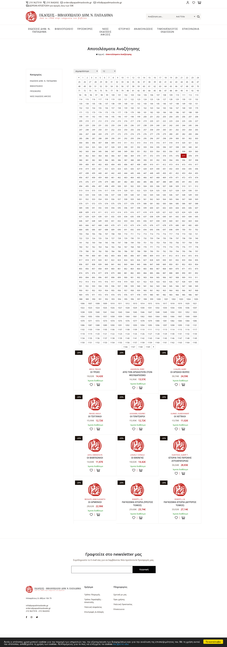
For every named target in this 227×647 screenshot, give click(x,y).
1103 (90, 329)
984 (177, 294)
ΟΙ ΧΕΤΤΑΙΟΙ (180, 416)
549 (190, 195)
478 (100, 182)
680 (177, 225)
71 (79, 90)
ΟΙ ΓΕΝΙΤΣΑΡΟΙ (137, 416)
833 (183, 260)
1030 (142, 308)
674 (138, 225)
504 (145, 186)
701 (190, 229)
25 (79, 82)
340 (190, 147)
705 (93, 234)
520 (125, 190)
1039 (90, 312)
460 (106, 177)
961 (151, 290)
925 (164, 281)
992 (106, 299)
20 (176, 77)
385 (112, 160)
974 (112, 294)
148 (177, 103)
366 (112, 156)
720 (190, 234)
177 (119, 112)
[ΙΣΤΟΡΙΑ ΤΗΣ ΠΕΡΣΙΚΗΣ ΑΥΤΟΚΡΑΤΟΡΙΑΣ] (180, 445)
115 (87, 99)
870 (177, 268)
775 (177, 247)
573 (100, 203)
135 (93, 103)
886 (157, 273)
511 (190, 186)
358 (183, 151)
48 (79, 86)
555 (106, 199)
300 (177, 138)
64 (165, 86)
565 (170, 199)
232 (106, 125)
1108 (127, 329)
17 (160, 77)
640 (164, 216)
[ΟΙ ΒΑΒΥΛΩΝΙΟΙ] (95, 445)
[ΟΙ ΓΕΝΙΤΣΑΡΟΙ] (137, 403)
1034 (172, 308)
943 (157, 286)
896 (100, 277)
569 (196, 199)
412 (164, 164)
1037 (195, 308)
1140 (127, 338)
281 (177, 134)
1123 (120, 334)
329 (119, 147)
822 (112, 260)
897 (106, 277)
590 (87, 208)
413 (170, 164)
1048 (157, 312)
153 (87, 108)
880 (119, 273)
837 (87, 264)
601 (157, 208)
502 (132, 186)
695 (151, 229)
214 (112, 121)
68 (187, 86)
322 (196, 142)
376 (177, 156)
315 (151, 142)
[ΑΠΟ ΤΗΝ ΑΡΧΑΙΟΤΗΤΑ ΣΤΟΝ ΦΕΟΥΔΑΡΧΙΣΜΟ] (137, 359)
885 (151, 273)
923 (151, 281)
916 (106, 281)
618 (145, 212)
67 (182, 86)
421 (100, 169)
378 (190, 156)
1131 (180, 334)
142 (138, 103)
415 (183, 164)
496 (93, 186)
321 (190, 142)
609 (87, 212)
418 (80, 169)
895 (93, 277)
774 (170, 247)
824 (125, 260)
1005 (196, 299)
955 (112, 290)
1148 (187, 338)
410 (151, 164)
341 (196, 147)
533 (87, 195)
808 (145, 255)
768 (132, 247)
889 (177, 273)
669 (106, 225)
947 (183, 286)
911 (196, 277)
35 (133, 82)
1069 (195, 316)
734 (157, 238)
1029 (135, 308)
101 (119, 95)
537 (112, 195)
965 (177, 290)
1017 (165, 303)
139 (119, 103)
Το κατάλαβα (213, 641)
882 (132, 273)
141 (132, 103)
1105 (105, 329)
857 (93, 268)
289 (106, 138)
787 (132, 251)
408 (138, 164)
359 (190, 151)
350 (132, 151)
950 (80, 290)
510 (183, 186)
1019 (180, 303)
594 (112, 208)
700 (183, 229)
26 (85, 82)
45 (187, 82)
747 (119, 242)
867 (157, 268)
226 (190, 121)
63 (160, 86)
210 (87, 121)
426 (132, 169)
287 (93, 138)
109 (170, 95)
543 (151, 195)
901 (132, 277)
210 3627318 (35, 2)
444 (125, 173)
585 (177, 203)
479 (106, 182)
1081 (165, 321)
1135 (90, 338)
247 (80, 129)
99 (107, 95)
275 (138, 134)
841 (112, 264)
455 (196, 173)
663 (190, 221)
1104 (97, 329)
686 (93, 229)
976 (125, 294)
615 (125, 212)
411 (157, 164)
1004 (188, 299)
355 (164, 151)
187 (183, 112)
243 (177, 125)
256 (138, 129)
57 (128, 86)
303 (196, 138)
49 (85, 86)
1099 (180, 325)
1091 (120, 325)
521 (132, 190)
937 (119, 286)
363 (93, 156)
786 (125, 251)
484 (138, 182)
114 (80, 99)
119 (112, 99)
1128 (157, 334)
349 (125, 151)
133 (80, 103)
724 (93, 238)
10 (122, 77)
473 (190, 177)
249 (93, 129)
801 (100, 255)
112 (190, 95)
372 (151, 156)
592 (100, 208)
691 (125, 229)
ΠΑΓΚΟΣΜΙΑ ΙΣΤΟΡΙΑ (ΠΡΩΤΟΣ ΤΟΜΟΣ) (137, 504)
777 (190, 247)
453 (183, 173)
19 (171, 77)
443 (119, 173)
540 (132, 195)
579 (138, 203)
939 (132, 286)
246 (196, 125)
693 (138, 229)
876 (93, 273)
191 (87, 116)
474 (196, 177)
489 (170, 182)
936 (112, 286)
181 (145, 112)
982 (164, 294)
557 (119, 199)
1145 (165, 338)
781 (93, 251)
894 (87, 277)
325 (93, 147)
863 (132, 268)
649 (100, 221)
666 (87, 225)
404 (112, 164)
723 (87, 238)
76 (106, 90)
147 (170, 103)
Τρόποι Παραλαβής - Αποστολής (93, 600)
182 (151, 112)
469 (164, 177)
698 (170, 229)
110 (177, 95)
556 (112, 199)
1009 (105, 303)
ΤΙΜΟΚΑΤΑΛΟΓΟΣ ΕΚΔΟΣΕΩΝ (167, 30)
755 (170, 242)
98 (102, 95)
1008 (97, 303)
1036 (187, 308)
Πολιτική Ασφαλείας (93, 607)
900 (125, 277)
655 (138, 221)
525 (157, 190)
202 (157, 116)
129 (177, 99)
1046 (142, 312)
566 (177, 199)
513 (80, 190)
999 (151, 299)
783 (106, 251)
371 (145, 156)
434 (183, 169)
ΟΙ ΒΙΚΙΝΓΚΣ (137, 457)
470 (170, 177)
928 (183, 281)
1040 (97, 312)
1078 (142, 321)
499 (112, 186)
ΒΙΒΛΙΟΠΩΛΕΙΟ (64, 28)
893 (80, 277)
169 (190, 108)
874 (80, 273)
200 (145, 116)
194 (106, 116)
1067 (180, 316)
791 (157, 251)
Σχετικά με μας (120, 594)
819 (93, 260)
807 (138, 255)
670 (112, 225)
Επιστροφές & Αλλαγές (94, 612)
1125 (135, 334)
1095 (150, 325)
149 (183, 103)
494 (80, 186)
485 (145, 182)
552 (87, 199)
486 (151, 182)
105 (145, 95)
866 (151, 268)
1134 (82, 338)
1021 (195, 303)
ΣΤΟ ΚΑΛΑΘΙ (98, 384)
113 (196, 95)
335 (157, 147)
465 (138, 177)
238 (145, 125)
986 (190, 294)
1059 (120, 316)
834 (190, 260)
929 (190, 281)
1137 (105, 338)
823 (119, 260)
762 (93, 247)
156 (106, 108)
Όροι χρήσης (119, 599)
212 (100, 121)
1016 (157, 303)
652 (119, 221)
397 (190, 160)
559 (132, 199)
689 (112, 229)
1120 (97, 334)
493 (196, 182)
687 (100, 229)
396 (183, 160)
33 (122, 82)
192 (93, 116)
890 (183, 273)
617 (138, 212)
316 (157, 142)
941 (145, 286)
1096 (157, 325)
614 (119, 212)
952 (93, 290)
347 (112, 151)
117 (100, 99)
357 (177, 151)
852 (183, 264)
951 (87, 290)
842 (119, 264)
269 (100, 134)
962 (157, 290)
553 (93, 199)
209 (80, 121)
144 (151, 103)
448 (151, 173)
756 (177, 242)
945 (170, 286)
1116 (187, 329)
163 (151, 108)
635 (132, 216)
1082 (172, 321)
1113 (165, 329)
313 (138, 142)
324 (87, 147)
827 (145, 260)
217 (132, 121)
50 (90, 86)
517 (106, 190)
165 (164, 108)
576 (119, 203)
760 (80, 247)
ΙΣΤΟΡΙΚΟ (124, 28)
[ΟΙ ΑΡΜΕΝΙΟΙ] (95, 489)
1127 (150, 334)
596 (125, 208)
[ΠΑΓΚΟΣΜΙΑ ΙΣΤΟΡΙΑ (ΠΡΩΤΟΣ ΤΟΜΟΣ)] (137, 489)
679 (170, 225)
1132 (187, 334)
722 (80, 238)
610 (93, 212)
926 (170, 281)
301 (183, 138)
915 (100, 281)
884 (145, 273)
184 (164, 112)
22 (187, 77)
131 (190, 99)
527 (170, 190)
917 (112, 281)
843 (125, 264)
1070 (82, 321)
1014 (142, 303)
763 (100, 247)
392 (157, 160)
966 (183, 290)
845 (138, 264)
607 (196, 208)
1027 (120, 308)
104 (138, 95)
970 (87, 294)
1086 (82, 325)
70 (198, 86)
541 (138, 195)
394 (170, 160)
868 (164, 268)
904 (151, 277)
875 (87, 273)
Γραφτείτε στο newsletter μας (113, 554)
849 (164, 264)
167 (177, 108)
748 (125, 242)
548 (183, 195)
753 (157, 242)
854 (196, 264)
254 (125, 129)
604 (177, 208)
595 (119, 208)
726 (106, 238)
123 (138, 99)
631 (106, 216)
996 (132, 299)
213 (106, 121)
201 (151, 116)
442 (112, 173)
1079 (150, 321)
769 (138, 247)
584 (170, 203)
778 (196, 247)
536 (106, 195)
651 (112, 221)
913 (87, 281)
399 (80, 164)
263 (183, 129)
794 (177, 251)
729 (125, 238)
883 (138, 273)
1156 (127, 342)
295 (145, 138)
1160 (157, 342)
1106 (112, 329)
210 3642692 (52, 2)
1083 (180, 321)
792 (164, 251)
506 (157, 186)
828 (151, 260)
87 (165, 90)
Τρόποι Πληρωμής (92, 594)
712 (138, 234)
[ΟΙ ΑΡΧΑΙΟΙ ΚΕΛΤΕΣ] (180, 359)
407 (132, 164)
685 (87, 229)
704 (87, 234)
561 (145, 199)
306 (93, 142)
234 (119, 125)
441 (106, 173)
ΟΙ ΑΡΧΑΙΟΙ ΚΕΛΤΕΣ (179, 372)
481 (119, 182)
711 (132, 234)
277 (151, 134)
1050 (172, 312)
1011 (120, 303)
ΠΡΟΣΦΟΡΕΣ (85, 28)
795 (183, 251)
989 (87, 299)
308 (106, 142)
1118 (82, 334)
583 (164, 203)
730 (132, 238)
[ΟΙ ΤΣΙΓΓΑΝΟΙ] (95, 403)
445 (132, 173)
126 (157, 99)
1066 (172, 316)
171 (80, 112)
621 (164, 212)
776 (183, 247)
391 (151, 160)
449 (157, 173)
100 (113, 95)
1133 (195, 334)
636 (138, 216)
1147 (180, 338)
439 (93, 173)
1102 (82, 329)
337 (170, 147)
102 (125, 95)
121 (125, 99)
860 (112, 268)
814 (183, 255)
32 (117, 82)
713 (145, 234)
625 (190, 212)
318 (170, 142)
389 (138, 160)
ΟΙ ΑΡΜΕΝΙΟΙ (95, 502)
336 (164, 147)
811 (164, 255)
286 (87, 138)
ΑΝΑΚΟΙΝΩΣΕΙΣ (143, 28)
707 (106, 234)
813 (177, 255)
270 (106, 134)
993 (113, 299)
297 (157, 138)
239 (151, 125)
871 (183, 268)
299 (170, 138)
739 (190, 238)
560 (138, 199)
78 (117, 90)
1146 (172, 338)
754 (164, 242)
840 (106, 264)
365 (106, 156)
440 (100, 173)
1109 (135, 329)
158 (119, 108)
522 (138, 190)
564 (164, 199)
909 (183, 277)
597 (132, 208)
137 (106, 103)
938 (125, 286)
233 (112, 125)
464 (132, 177)
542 (145, 195)
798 (80, 255)
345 (100, 151)
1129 (165, 334)
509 (177, 186)
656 (145, 221)
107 (158, 95)
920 (132, 281)
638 (151, 216)
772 (157, 247)
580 (145, 203)
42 (171, 82)
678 (164, 225)
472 (183, 177)
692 (132, 229)
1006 (82, 303)
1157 (135, 342)
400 (87, 164)
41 (165, 82)
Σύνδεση (187, 2)
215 (119, 121)
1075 (120, 321)
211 (93, 121)
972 (100, 294)
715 (157, 234)
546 (170, 195)
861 (119, 268)
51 (95, 86)
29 (101, 82)
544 (157, 195)
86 (160, 90)
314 (145, 142)
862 (125, 268)
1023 (90, 308)
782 (100, 251)
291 (119, 138)
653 (125, 221)
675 (145, 225)
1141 (135, 338)
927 (177, 281)
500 (119, 186)
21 (182, 77)
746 (112, 242)
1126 (142, 334)
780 (87, 251)
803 (112, 255)
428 (145, 169)
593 (106, 208)
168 (183, 108)
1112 (157, 329)
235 (125, 125)
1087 (90, 325)
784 (112, 251)
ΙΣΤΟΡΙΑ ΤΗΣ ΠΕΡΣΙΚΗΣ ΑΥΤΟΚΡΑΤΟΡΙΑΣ (180, 459)
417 (196, 164)
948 (190, 286)
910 (190, 277)
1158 (142, 342)
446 (138, 173)
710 (125, 234)
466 (145, 177)
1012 (127, 303)
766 (119, 247)
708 (112, 234)
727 (112, 238)
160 (132, 108)
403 (106, 164)
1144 (157, 338)
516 (100, 190)
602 (164, 208)
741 (80, 242)
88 (171, 90)
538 (119, 195)
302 (190, 138)
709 (119, 234)
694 (145, 229)
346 (106, 151)
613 (112, 212)
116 (93, 99)
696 (157, 229)
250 (100, 129)
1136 (97, 338)
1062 (142, 316)
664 (196, 221)
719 (183, 234)
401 (93, 164)
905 (157, 277)
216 (125, 121)
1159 (150, 342)
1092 (127, 325)
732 (145, 238)
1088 (97, 325)
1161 (165, 342)
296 (151, 138)
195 (112, 116)
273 (125, 134)
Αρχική (101, 54)
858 (100, 268)
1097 (165, 325)
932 (87, 286)
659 (164, 221)
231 (100, 125)
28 (95, 82)
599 (145, 208)
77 (112, 90)
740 (196, 238)
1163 (180, 342)
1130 (172, 334)
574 (106, 203)
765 (112, 247)
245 (190, 125)
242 (170, 125)
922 (145, 281)
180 (138, 112)
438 (87, 173)
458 (93, 177)
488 (164, 182)
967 (190, 290)
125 (151, 99)
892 (196, 273)
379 (196, 156)
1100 (187, 325)
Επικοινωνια (118, 609)
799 (87, 255)
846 (145, 264)
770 (145, 247)
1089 (105, 325)
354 (157, 151)
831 (170, 260)
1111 (150, 329)
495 (87, 186)
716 (164, 234)
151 (196, 103)
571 (87, 203)
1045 (135, 312)
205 (177, 116)
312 (132, 142)
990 (93, 299)
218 (138, 121)
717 (170, 234)
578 (132, 203)
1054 (82, 316)
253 (119, 129)
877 (100, 273)
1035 (180, 308)
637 (145, 216)
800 (93, 255)
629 (93, 216)
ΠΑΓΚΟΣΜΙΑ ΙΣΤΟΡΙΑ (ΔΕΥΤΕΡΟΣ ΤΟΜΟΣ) (180, 504)
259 (157, 129)
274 (132, 134)
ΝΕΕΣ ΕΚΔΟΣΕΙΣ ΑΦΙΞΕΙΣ (105, 31)
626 (196, 212)
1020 (187, 303)
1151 (90, 342)
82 (139, 90)
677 (157, 225)
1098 (172, 325)
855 (80, 268)
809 (151, 255)
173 (93, 112)
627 (80, 216)
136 (100, 103)
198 (132, 116)
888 (170, 273)
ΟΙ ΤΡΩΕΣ (95, 372)
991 (100, 299)
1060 (127, 316)
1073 (105, 321)
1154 (112, 342)
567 (183, 199)
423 (112, 169)
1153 (105, 342)
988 (80, 299)
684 (80, 229)
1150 (82, 342)
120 (119, 99)
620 (157, 212)
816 (196, 255)
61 (149, 86)
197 (125, 116)
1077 (135, 321)
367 (119, 156)
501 (125, 186)
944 (164, 286)
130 (183, 99)
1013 (135, 303)
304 (80, 142)
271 (112, 134)
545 (164, 195)
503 (138, 186)
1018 (172, 303)
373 (157, 156)
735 (164, 238)
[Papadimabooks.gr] (69, 21)
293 (132, 138)
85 (155, 90)
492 (190, 182)
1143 (150, 338)
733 (151, 238)
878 (106, 273)
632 (112, 216)
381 (87, 160)
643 (183, 216)
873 (196, 268)
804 (119, 255)
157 (112, 108)
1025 (105, 308)
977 (132, 294)
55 (117, 86)
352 (145, 151)
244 (183, 125)
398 (196, 160)
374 (164, 156)
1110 (142, 329)
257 (145, 129)
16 (155, 77)
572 (93, 203)
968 (196, 290)
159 (125, 108)
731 (138, 238)
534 (93, 195)
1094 (142, 325)
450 (164, 173)
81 (133, 90)
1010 (112, 303)
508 (170, 186)
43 (176, 82)
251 (106, 129)
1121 (105, 334)
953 (100, 290)
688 (106, 229)
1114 (172, 329)
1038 (82, 312)
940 (138, 286)
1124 (127, 334)
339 (183, 147)
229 (87, 125)
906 (164, 277)
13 (139, 77)
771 (151, 247)
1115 (180, 329)
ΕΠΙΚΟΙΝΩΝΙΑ (190, 28)
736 (170, 238)
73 (90, 90)
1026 (112, 308)
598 (138, 208)
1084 (187, 321)
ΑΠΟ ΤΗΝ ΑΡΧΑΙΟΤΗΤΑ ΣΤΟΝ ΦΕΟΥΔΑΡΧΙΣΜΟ (137, 374)
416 (190, 164)
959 (138, 290)
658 (157, 221)
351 (138, 151)
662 (183, 221)
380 (80, 160)
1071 (90, 321)
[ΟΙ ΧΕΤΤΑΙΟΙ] (180, 403)
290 (112, 138)
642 (177, 216)
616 (132, 212)
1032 (157, 308)
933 (93, 286)
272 (119, 134)
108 (164, 95)
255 (132, 129)
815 (190, 255)
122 (132, 99)
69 (192, 86)
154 (93, 108)
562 (151, 199)
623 (177, 212)
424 (119, 169)
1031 (150, 308)
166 (170, 108)
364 (100, 156)
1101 (195, 325)
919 (125, 281)
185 (170, 112)
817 (80, 260)
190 (80, 116)
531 (196, 190)
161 (138, 108)
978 (138, 294)
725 (100, 238)
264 (190, 129)
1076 (127, 321)
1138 (112, 338)
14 (144, 77)
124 (145, 99)
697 (164, 229)
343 (87, 151)
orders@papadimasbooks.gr (78, 2)
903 (145, 277)
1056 (97, 316)
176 (112, 112)
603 (170, 208)
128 (170, 99)
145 (157, 103)
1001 (166, 299)
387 (125, 160)
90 (182, 90)
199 (138, 116)
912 (80, 281)
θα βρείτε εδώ (121, 644)
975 (119, 294)
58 (133, 86)
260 (164, 129)
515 (93, 190)
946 (177, 286)
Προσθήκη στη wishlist (91, 384)
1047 (150, 312)
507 (164, 186)
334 (151, 147)
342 (80, 151)
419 (87, 169)
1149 (195, 338)
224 (177, 121)
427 (138, 169)
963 (164, 290)
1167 (133, 347)
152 (80, 108)
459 (100, 177)
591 (93, 208)
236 (132, 125)
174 (100, 112)
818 (87, 260)
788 (138, 251)
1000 (158, 299)
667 (93, 225)
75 (101, 90)
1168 (140, 347)
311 (125, 142)
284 (196, 134)
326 (100, 147)
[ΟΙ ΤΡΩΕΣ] (95, 359)
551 (80, 199)
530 (190, 190)
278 (157, 134)
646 (80, 221)
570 (80, 203)
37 (144, 82)
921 (138, 281)
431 (164, 169)
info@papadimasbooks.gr (109, 2)
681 (183, 225)
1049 (165, 312)
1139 (120, 338)
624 (183, 212)
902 (138, 277)
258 (151, 129)
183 (157, 112)
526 (164, 190)
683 (196, 225)
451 (170, 173)
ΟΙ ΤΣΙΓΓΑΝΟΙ (95, 416)
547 (177, 195)
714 (151, 234)
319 (177, 142)
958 (132, 290)
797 (196, 251)
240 (157, 125)
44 (182, 82)
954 (106, 290)
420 (93, 169)
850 (170, 264)
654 (132, 221)
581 (151, 203)
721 (196, 234)
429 (151, 169)
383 (100, 160)
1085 (195, 321)
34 (128, 82)
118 (106, 99)
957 (125, 290)
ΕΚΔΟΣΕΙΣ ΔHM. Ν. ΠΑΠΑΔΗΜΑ (39, 30)
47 (198, 82)
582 (157, 203)
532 (80, 195)
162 (145, 108)
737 (177, 238)
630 (100, 216)
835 (196, 260)
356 (170, 151)
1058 (112, 316)
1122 (112, 334)
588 (196, 203)
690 (119, 229)
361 (80, 156)
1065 (165, 316)
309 (112, 142)
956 (119, 290)
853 (190, 264)
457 (87, 177)
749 (132, 242)
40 (160, 82)
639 (157, 216)
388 (132, 160)
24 (198, 77)
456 (80, 177)
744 (100, 242)
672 (125, 225)
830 (164, 260)
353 (151, 151)
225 (183, 121)
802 (106, 255)
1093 (135, 325)
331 (132, 147)
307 (100, 142)
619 (151, 212)
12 (133, 77)
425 (125, 169)
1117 (195, 329)
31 (112, 82)
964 (170, 290)
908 (177, 277)
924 (157, 281)
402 (100, 164)
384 (106, 160)
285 (80, 138)
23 (192, 77)
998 (145, 299)
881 (125, 273)
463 (125, 177)
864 (138, 268)
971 (93, 294)
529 (183, 190)
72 (85, 90)
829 (157, 260)
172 (87, 112)
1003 (181, 299)
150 (190, 103)
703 (80, 234)
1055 (90, 316)
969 (80, 294)
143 (145, 103)
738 (183, 238)
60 (144, 86)
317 (164, 142)
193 (100, 116)
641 (170, 216)
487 (157, 182)
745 (106, 242)
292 (125, 138)
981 (157, 294)
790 (151, 251)
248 (87, 129)
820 (100, 260)
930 (196, 281)
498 (106, 186)
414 (177, 164)
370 (138, 156)
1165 (195, 342)
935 (106, 286)
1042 (112, 312)
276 (145, 134)
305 (87, 142)
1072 (97, 321)
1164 (187, 342)
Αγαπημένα (193, 2)
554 (100, 199)
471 (177, 177)
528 (177, 190)
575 (112, 203)
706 (100, 234)
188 (190, 112)
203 (164, 116)
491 (183, 182)
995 (125, 299)
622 (170, 212)
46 (192, 82)
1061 (135, 316)
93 (198, 90)
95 (85, 95)
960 (145, 290)
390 (145, 160)
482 (125, 182)
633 (119, 216)
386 (119, 160)
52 (101, 86)
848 (157, 264)
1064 (157, 316)
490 (177, 182)
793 (170, 251)
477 (93, 182)
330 (125, 147)
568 (190, 199)
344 (93, 151)
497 (100, 186)
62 (155, 86)
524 (151, 190)
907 (170, 277)
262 (177, 129)
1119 (90, 334)
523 (145, 190)
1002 (173, 299)
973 (106, 294)
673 (132, 225)
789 (145, 251)
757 (183, 242)
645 (196, 216)
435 (190, 169)
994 (119, 299)
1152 (97, 342)
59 (139, 86)
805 (125, 255)
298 (164, 138)
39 (155, 82)
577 (125, 203)
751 (145, 242)
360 (196, 151)
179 (132, 112)
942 (151, 286)
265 (196, 129)
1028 (127, 308)
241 (164, 125)
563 (157, 199)
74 (95, 90)
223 (170, 121)
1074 (112, 321)
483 (132, 182)
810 (157, 255)
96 (91, 95)
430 (157, 169)
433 (177, 169)
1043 (120, 312)
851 (177, 264)
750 (138, 242)
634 (125, 216)
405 (119, 164)
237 (138, 125)
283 (190, 134)
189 (196, 112)
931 (80, 286)
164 (157, 108)
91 (187, 90)
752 (151, 242)
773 (164, 247)
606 (190, 208)
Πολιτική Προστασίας (122, 604)
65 (171, 86)
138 (112, 103)
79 (122, 90)
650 (106, 221)
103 (132, 95)
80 (128, 90)
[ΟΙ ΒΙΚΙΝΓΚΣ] (137, 445)
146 (164, 103)
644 (190, 216)
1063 (150, 316)
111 (183, 95)
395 (177, 160)
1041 (105, 312)
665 (80, 225)
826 (138, 260)
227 (196, 121)
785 (119, 251)
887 (164, 273)
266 (80, 134)
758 (190, 242)
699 (177, 229)
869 (170, 268)
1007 (90, 303)
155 (100, 108)
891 (190, 273)
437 (80, 173)
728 (119, 238)
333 (145, 147)
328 (112, 147)
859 (106, 268)
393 (164, 160)
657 (151, 221)
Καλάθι (199, 2)
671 (119, 225)
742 (87, 242)
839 (100, 264)
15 (149, 77)
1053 (195, 312)
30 (106, 82)
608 (80, 212)
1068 (187, 316)
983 (170, 294)
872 (190, 268)
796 (190, 251)
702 (196, 229)
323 (80, 147)
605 (183, 208)
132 (196, 99)
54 (112, 86)
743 (93, 242)
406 (125, 164)
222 (164, 121)
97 (96, 95)
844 (132, 264)
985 (183, 294)
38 (149, 82)
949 (196, 286)
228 (80, 125)
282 (183, 134)
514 (87, 190)
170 (196, 108)
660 (170, 221)
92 (192, 90)
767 (125, 247)
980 (151, 294)
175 (106, 112)
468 (157, 177)
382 (93, 160)
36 (139, 82)
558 (125, 199)
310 (119, 142)
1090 (112, 325)
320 (183, 142)
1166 (125, 347)
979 (145, 294)
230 (93, 125)
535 (100, 195)
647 (87, 221)
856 (87, 268)
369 (132, 156)
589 (80, 208)
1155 (120, 342)
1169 (148, 347)
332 (138, 147)
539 (125, 195)
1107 (120, 329)
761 (87, 247)
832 (177, 260)
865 (145, 268)
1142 (142, 338)
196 (119, 116)
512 (196, 186)
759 (196, 242)
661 (177, 221)
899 (119, 277)
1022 (82, 308)
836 (80, 264)
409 (145, 164)
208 (196, 116)
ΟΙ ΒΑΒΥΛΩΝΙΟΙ (95, 457)
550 (196, 195)
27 (90, 82)
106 (151, 95)
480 (112, 182)
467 (151, 177)
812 (170, 255)
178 (125, 112)
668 (100, 225)
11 (128, 77)
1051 (180, 312)
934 (100, 286)
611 (100, 212)
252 (112, 129)
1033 (165, 308)
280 (170, 134)
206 (183, 116)
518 (112, 190)
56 (122, 86)
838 (93, 264)
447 (145, 173)
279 (164, 134)
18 (165, 77)
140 (125, 103)
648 (93, 221)
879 (112, 273)
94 (80, 95)
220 (151, 121)
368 (125, 156)
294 (138, 138)
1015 (150, 303)
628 (87, 216)
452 (177, 173)
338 (177, 147)
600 (151, 208)
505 (151, 186)
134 (87, 103)
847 (151, 264)
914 (93, 281)
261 (170, 129)
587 (190, 203)
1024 (97, 308)
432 (170, 169)
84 (149, 90)
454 (190, 173)
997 (138, 299)
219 (145, 121)
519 (119, 190)
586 (183, 203)
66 (176, 86)
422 (106, 169)
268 (93, 134)
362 (87, 156)
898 (112, 277)
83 (144, 90)
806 (132, 255)
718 (177, 234)
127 (164, 99)
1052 (187, 312)
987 (196, 294)
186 (177, 112)
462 (119, 177)
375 (170, 156)
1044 (127, 312)
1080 (157, 321)
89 (176, 90)
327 (106, 147)
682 (190, 225)
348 (119, 151)
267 (87, 134)
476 (87, 182)
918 (119, 281)
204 (170, 116)
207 (190, 116)
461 (112, 177)
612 (106, 212)
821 (106, 260)
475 (80, 182)
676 (151, 225)
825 (132, 260)
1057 (105, 316)
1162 (172, 342)
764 (106, 247)
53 (106, 86)
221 (157, 121)
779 (80, 251)
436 (196, 169)
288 (100, 138)
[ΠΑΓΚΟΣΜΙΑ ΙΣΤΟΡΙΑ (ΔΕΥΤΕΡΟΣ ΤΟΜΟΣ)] (180, 489)
